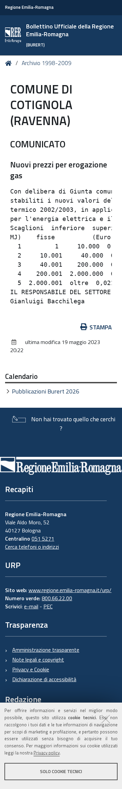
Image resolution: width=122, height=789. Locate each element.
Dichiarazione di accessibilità (44, 679)
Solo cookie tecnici (61, 771)
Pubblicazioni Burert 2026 (45, 391)
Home (9, 63)
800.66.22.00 (57, 598)
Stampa (100, 327)
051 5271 (43, 538)
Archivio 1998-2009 (47, 63)
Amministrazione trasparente (45, 650)
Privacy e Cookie (30, 669)
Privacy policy (47, 752)
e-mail (31, 606)
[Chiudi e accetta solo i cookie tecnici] (105, 718)
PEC (48, 606)
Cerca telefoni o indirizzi (32, 547)
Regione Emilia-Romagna (29, 7)
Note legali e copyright (38, 659)
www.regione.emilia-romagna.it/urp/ (69, 590)
